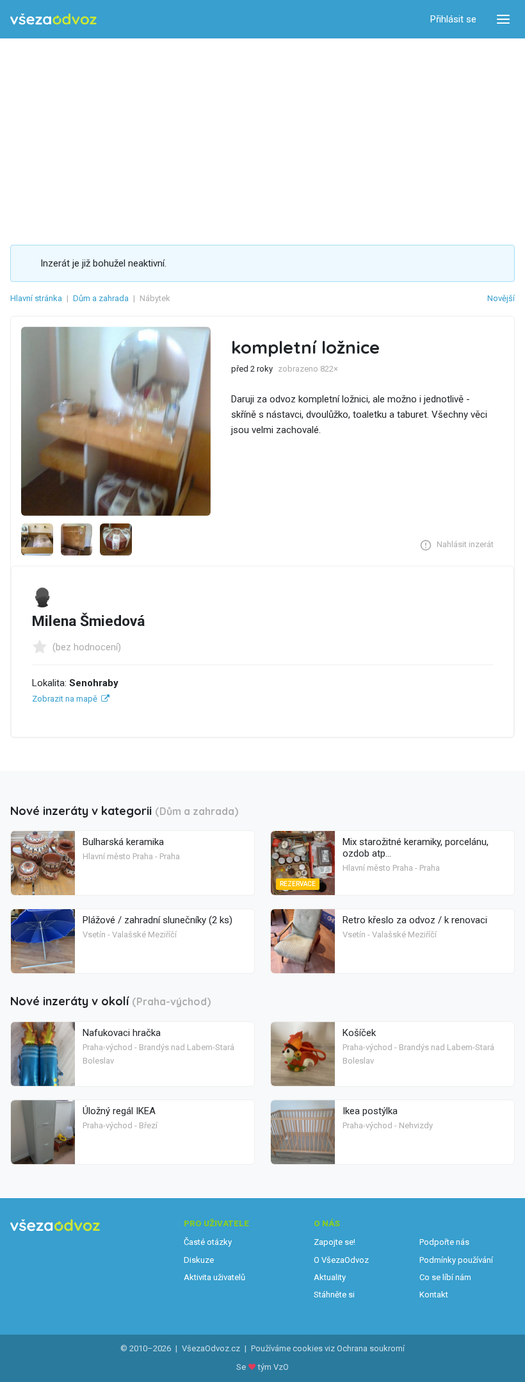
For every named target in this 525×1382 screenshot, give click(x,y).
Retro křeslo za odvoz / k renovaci (415, 920)
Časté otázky (208, 1242)
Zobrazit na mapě (64, 698)
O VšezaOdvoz (341, 1260)
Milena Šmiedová (88, 621)
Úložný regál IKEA (119, 1111)
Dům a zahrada (101, 298)
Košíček (359, 1033)
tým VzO (273, 1367)
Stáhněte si (334, 1294)
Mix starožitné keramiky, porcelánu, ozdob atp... (416, 847)
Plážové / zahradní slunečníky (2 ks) (157, 920)
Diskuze (199, 1260)
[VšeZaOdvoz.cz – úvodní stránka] (53, 19)
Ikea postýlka (370, 1111)
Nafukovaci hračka (122, 1033)
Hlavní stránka (36, 298)
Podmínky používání (456, 1260)
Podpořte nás (444, 1242)
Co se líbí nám (445, 1277)
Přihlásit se (453, 19)
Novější (501, 298)
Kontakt (433, 1294)
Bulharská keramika (123, 842)
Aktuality (330, 1277)
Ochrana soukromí (371, 1348)
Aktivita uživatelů (214, 1277)
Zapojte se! (334, 1242)
